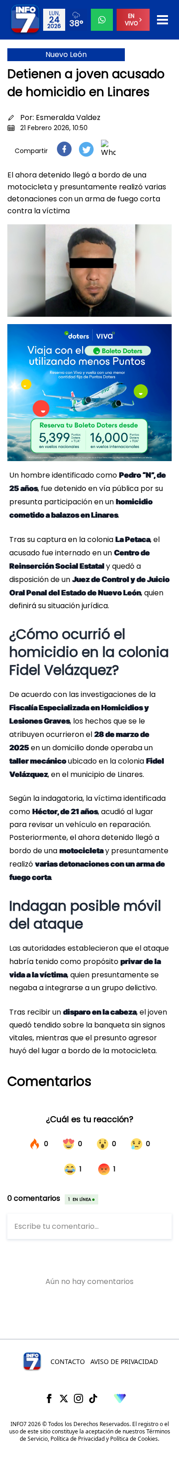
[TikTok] (93, 1398)
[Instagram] (78, 1398)
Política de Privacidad (77, 1439)
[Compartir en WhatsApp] (108, 149)
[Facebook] (49, 1398)
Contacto (67, 1361)
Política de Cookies (134, 1439)
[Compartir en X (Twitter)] (86, 149)
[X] (63, 1398)
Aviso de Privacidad (124, 1361)
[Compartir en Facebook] (64, 149)
